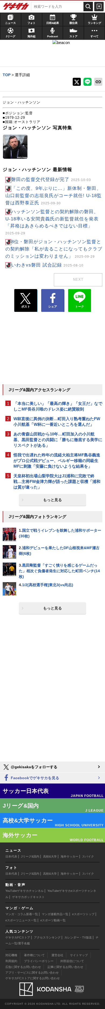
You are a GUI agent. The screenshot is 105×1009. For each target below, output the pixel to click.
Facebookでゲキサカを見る (34, 778)
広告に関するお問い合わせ (23, 967)
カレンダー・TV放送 (78, 937)
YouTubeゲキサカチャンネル (24, 890)
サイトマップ (79, 955)
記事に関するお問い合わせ (65, 967)
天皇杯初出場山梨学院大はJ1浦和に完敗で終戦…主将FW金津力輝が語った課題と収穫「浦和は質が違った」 (56, 481)
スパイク (88, 856)
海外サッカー (69, 856)
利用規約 (11, 961)
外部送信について (72, 961)
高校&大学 (50, 856)
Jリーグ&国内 (30, 856)
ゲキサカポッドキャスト (28, 897)
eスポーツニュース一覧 (21, 920)
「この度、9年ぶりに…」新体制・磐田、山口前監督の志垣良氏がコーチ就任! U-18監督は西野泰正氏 (53, 195)
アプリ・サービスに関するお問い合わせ (32, 972)
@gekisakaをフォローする (33, 767)
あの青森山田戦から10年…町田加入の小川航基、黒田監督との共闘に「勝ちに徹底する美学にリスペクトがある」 (57, 440)
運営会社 (57, 955)
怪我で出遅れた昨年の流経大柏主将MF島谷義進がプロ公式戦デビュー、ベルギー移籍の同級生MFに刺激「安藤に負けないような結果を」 (56, 460)
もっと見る (52, 500)
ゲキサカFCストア (17, 937)
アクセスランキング (47, 937)
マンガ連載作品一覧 (55, 914)
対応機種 (11, 955)
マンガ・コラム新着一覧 (21, 914)
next (78, 280)
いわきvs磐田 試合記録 (47, 265)
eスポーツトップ (83, 914)
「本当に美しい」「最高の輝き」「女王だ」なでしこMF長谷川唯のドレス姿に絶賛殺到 (57, 406)
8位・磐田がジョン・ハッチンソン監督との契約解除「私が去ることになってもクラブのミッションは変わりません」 (53, 249)
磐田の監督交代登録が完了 (51, 179)
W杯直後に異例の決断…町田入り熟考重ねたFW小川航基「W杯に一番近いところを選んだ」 (56, 421)
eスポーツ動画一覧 (53, 920)
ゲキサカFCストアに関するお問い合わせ (32, 978)
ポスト (25, 306)
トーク (79, 306)
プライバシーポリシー (39, 961)
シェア (52, 306)
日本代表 (11, 856)
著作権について (34, 955)
